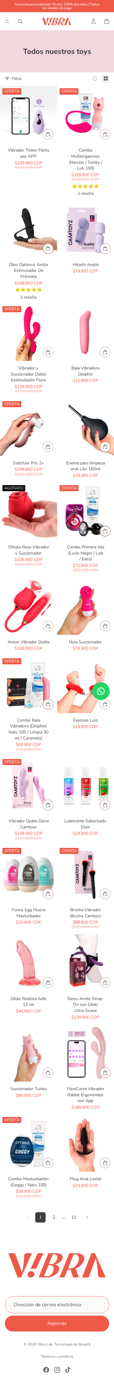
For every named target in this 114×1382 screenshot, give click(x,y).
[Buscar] (20, 21)
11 (73, 1217)
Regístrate (57, 1323)
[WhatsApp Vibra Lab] (101, 691)
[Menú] (7, 21)
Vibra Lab (45, 1344)
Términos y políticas (57, 1356)
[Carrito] (106, 21)
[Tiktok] (67, 1369)
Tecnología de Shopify (72, 1344)
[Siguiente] (87, 1217)
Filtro (17, 79)
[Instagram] (57, 1369)
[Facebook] (46, 1369)
